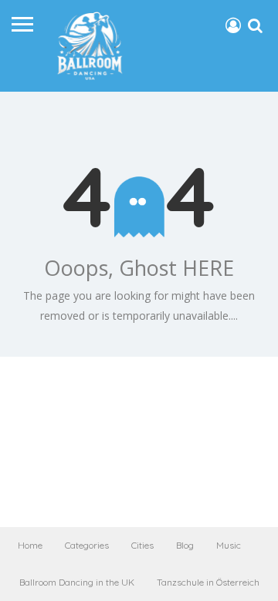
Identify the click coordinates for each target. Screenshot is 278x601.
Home (30, 545)
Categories (87, 545)
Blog (185, 545)
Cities (142, 545)
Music (228, 545)
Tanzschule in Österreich (208, 582)
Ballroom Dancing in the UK (76, 582)
